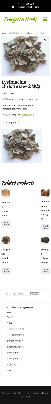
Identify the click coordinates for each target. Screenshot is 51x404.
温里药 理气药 (12, 358)
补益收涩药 (11, 364)
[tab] (10, 122)
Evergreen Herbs (20, 19)
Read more (6, 223)
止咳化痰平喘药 (13, 340)
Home (3, 33)
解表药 (9, 370)
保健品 (9, 323)
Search (35, 294)
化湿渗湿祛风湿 (13, 33)
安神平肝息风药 (13, 335)
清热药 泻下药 (12, 352)
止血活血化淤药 (13, 346)
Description (10, 122)
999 (8, 317)
